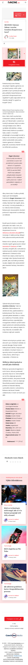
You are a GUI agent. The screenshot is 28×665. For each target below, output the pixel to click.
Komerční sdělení (13, 519)
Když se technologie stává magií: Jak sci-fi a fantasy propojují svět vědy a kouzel (13, 511)
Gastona (14, 246)
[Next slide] (23, 54)
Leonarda (6, 246)
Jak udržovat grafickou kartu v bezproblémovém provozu (14, 589)
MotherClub (10, 654)
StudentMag (15, 657)
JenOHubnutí (19, 661)
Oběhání (16, 654)
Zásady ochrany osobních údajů (14, 628)
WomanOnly (18, 652)
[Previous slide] (5, 54)
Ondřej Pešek (13, 36)
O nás (14, 624)
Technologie (7, 546)
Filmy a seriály (8, 505)
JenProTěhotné (8, 656)
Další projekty (14, 626)
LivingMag (6, 661)
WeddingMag (19, 659)
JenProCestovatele (8, 659)
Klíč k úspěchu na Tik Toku (12, 550)
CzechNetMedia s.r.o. (17, 643)
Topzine (9, 657)
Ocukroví (12, 661)
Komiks (6, 22)
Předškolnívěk (18, 656)
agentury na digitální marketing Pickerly (13, 649)
